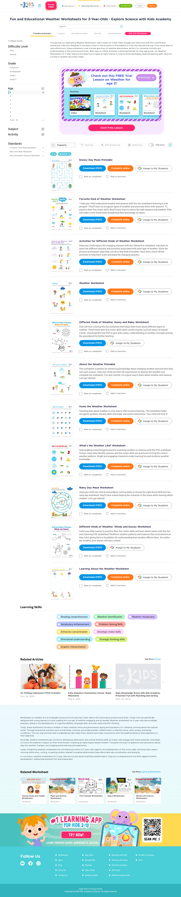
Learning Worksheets (151, 772)
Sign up (152, 6)
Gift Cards (111, 6)
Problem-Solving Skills (111, 624)
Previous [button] (18, 682)
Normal (13, 54)
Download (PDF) (92, 168)
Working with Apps (120, 860)
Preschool (14, 67)
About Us (62, 870)
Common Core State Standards (23, 147)
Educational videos (80, 33)
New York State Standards (21, 151)
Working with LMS (119, 855)
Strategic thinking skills (112, 639)
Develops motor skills (109, 631)
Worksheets (63, 855)
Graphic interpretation (73, 646)
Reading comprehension (74, 616)
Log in (139, 6)
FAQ (140, 860)
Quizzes (97, 33)
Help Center (90, 870)
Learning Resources (89, 6)
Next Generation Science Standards (25, 155)
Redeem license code (121, 875)
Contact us (62, 875)
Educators (69, 6)
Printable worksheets (42, 33)
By (53, 145)
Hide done (160, 145)
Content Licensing (146, 855)
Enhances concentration (74, 631)
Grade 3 (13, 79)
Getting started (91, 875)
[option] (43, 682)
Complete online (120, 168)
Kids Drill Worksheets (138, 33)
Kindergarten (15, 71)
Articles (157, 659)
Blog (60, 865)
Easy (12, 50)
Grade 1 (13, 75)
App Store (89, 855)
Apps (60, 860)
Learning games (114, 33)
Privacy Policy (96, 889)
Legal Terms (84, 889)
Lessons (61, 33)
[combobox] (65, 145)
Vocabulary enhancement (75, 624)
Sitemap (88, 865)
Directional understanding (75, 639)
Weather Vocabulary (143, 616)
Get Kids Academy (119, 865)
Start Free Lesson (111, 127)
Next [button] (163, 682)
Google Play (90, 860)
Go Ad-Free (125, 6)
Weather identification (110, 616)
